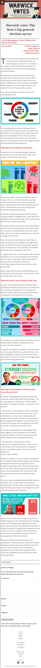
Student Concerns (32, 53)
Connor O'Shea (24, 40)
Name (4, 599)
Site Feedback (20, 647)
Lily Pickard (12, 43)
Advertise (20, 638)
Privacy (20, 645)
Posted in (28, 46)
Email (4, 606)
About (20, 633)
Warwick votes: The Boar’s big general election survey (20, 29)
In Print (20, 637)
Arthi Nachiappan (11, 40)
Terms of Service (20, 644)
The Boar (16, 666)
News (37, 51)
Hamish (30, 666)
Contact (20, 635)
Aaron (34, 666)
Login (20, 654)
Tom (26, 666)
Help (20, 656)
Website (4, 613)
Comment (5, 578)
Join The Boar (20, 653)
